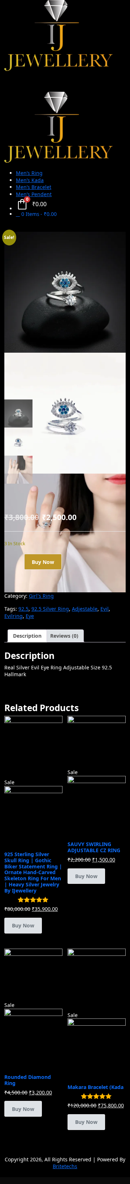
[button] (65, 363)
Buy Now (43, 562)
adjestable (85, 608)
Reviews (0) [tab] (64, 635)
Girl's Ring (41, 595)
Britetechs (65, 1166)
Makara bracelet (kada (96, 1087)
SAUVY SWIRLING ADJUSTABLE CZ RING (94, 847)
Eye (30, 616)
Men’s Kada (30, 180)
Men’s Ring (29, 173)
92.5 (23, 608)
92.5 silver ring (50, 608)
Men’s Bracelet (33, 187)
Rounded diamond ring (27, 1080)
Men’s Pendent (34, 194)
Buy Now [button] (23, 925)
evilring (13, 616)
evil (104, 608)
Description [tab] (27, 635)
